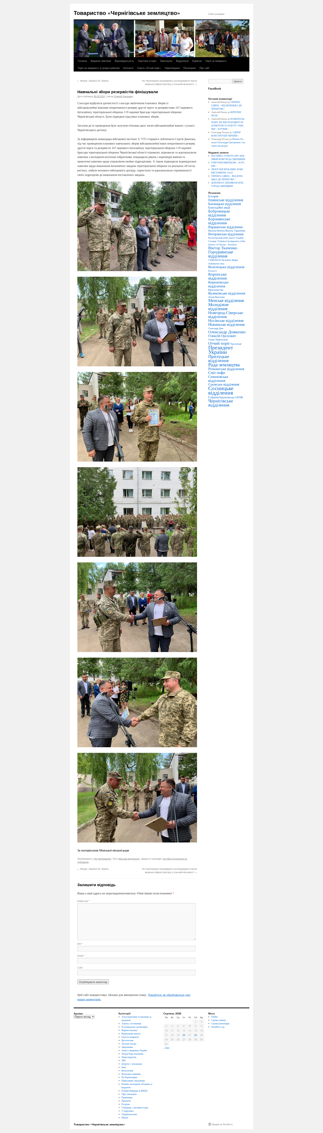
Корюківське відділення (218, 284)
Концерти (212, 270)
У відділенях (127, 1110)
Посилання (189, 68)
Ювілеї (124, 1117)
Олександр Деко (215, 328)
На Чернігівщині (102, 858)
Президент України (220, 349)
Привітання (126, 1097)
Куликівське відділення (226, 293)
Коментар (83, 900)
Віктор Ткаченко (222, 247)
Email (81, 955)
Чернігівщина (172, 68)
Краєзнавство (215, 289)
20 (184, 1034)
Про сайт (204, 68)
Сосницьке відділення (220, 390)
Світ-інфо (216, 372)
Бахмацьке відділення (224, 203)
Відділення (182, 61)
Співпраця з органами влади (134, 1107)
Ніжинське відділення (226, 324)
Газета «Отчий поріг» (149, 68)
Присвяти (126, 1100)
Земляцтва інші (216, 263)
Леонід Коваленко (216, 296)
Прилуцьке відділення (218, 358)
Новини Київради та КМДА (134, 1090)
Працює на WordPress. (222, 1124)
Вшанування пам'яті (130, 1033)
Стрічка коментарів (220, 1023)
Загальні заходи (128, 1043)
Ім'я (80, 943)
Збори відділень (128, 1057)
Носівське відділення (226, 320)
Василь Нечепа (216, 230)
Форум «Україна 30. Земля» (93, 80)
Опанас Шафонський (218, 339)
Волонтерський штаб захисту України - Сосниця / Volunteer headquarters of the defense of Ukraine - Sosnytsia (226, 241)
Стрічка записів (218, 1020)
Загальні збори (229, 260)
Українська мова (129, 1114)
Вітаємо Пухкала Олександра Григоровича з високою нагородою (228, 142)
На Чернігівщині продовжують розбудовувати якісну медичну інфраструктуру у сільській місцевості (169, 82)
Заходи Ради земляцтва (132, 1053)
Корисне (197, 61)
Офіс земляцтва (128, 1093)
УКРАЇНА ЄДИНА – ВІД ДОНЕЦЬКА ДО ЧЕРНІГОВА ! (226, 105)
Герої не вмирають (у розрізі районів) (99, 68)
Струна (213, 397)
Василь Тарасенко (235, 230)
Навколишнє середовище (133, 1080)
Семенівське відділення (218, 378)
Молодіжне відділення (218, 306)
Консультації (127, 1070)
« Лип (166, 1047)
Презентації (235, 343)
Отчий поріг (219, 343)
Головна (82, 61)
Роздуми (125, 1104)
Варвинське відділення (225, 226)
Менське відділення (129, 858)
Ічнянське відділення (225, 199)
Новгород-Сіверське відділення (225, 314)
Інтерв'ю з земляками (131, 1063)
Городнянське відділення (220, 254)
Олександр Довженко (227, 331)
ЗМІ (123, 1060)
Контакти (128, 68)
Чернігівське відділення (220, 403)
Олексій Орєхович (123, 96)
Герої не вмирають (216, 61)
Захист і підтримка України (134, 1050)
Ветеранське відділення (226, 234)
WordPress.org (217, 1026)
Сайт (80, 967)
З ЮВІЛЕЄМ (214, 260)
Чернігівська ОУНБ (231, 397)
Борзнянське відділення (219, 220)
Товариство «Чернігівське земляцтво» (127, 13)
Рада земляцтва (224, 364)
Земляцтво (166, 61)
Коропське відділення (217, 276)
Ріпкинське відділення (226, 368)
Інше (123, 1067)
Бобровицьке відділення (219, 213)
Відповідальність (124, 61)
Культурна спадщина (131, 1073)
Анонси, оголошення (131, 1023)
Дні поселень (127, 1040)
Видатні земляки (129, 1030)
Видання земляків (101, 61)
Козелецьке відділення (226, 266)
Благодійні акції (219, 207)
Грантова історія (147, 61)
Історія (213, 196)
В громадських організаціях (134, 1026)
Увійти (214, 1016)
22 (195, 1034)
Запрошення (127, 1046)
